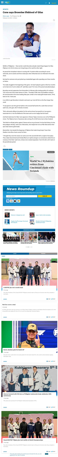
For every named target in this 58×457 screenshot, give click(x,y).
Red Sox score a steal (8, 304)
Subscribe (54, 3)
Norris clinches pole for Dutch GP (13, 350)
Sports (5, 9)
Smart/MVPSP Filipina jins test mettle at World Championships (23, 440)
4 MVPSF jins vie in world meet (13, 287)
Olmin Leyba (6, 16)
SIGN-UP (45, 196)
